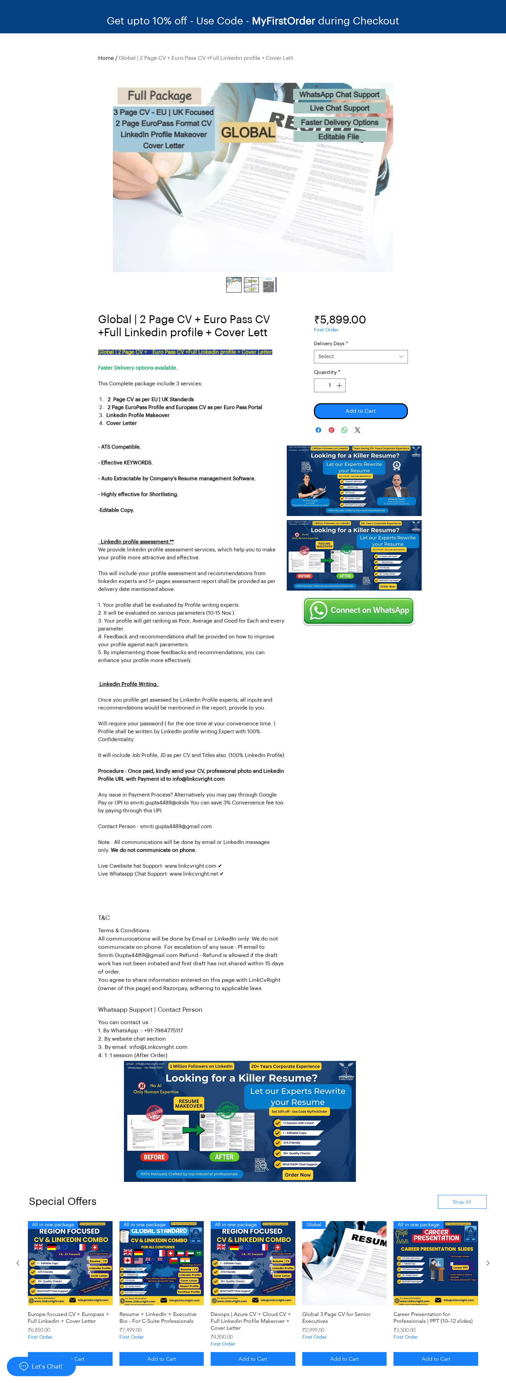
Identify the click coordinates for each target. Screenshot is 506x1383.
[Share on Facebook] (318, 430)
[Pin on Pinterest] (331, 430)
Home (106, 58)
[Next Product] (488, 1263)
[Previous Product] (18, 1263)
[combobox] (361, 356)
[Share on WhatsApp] (344, 430)
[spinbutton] (330, 385)
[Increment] (340, 385)
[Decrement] (320, 385)
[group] (253, 1293)
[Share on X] (358, 430)
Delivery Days (331, 343)
